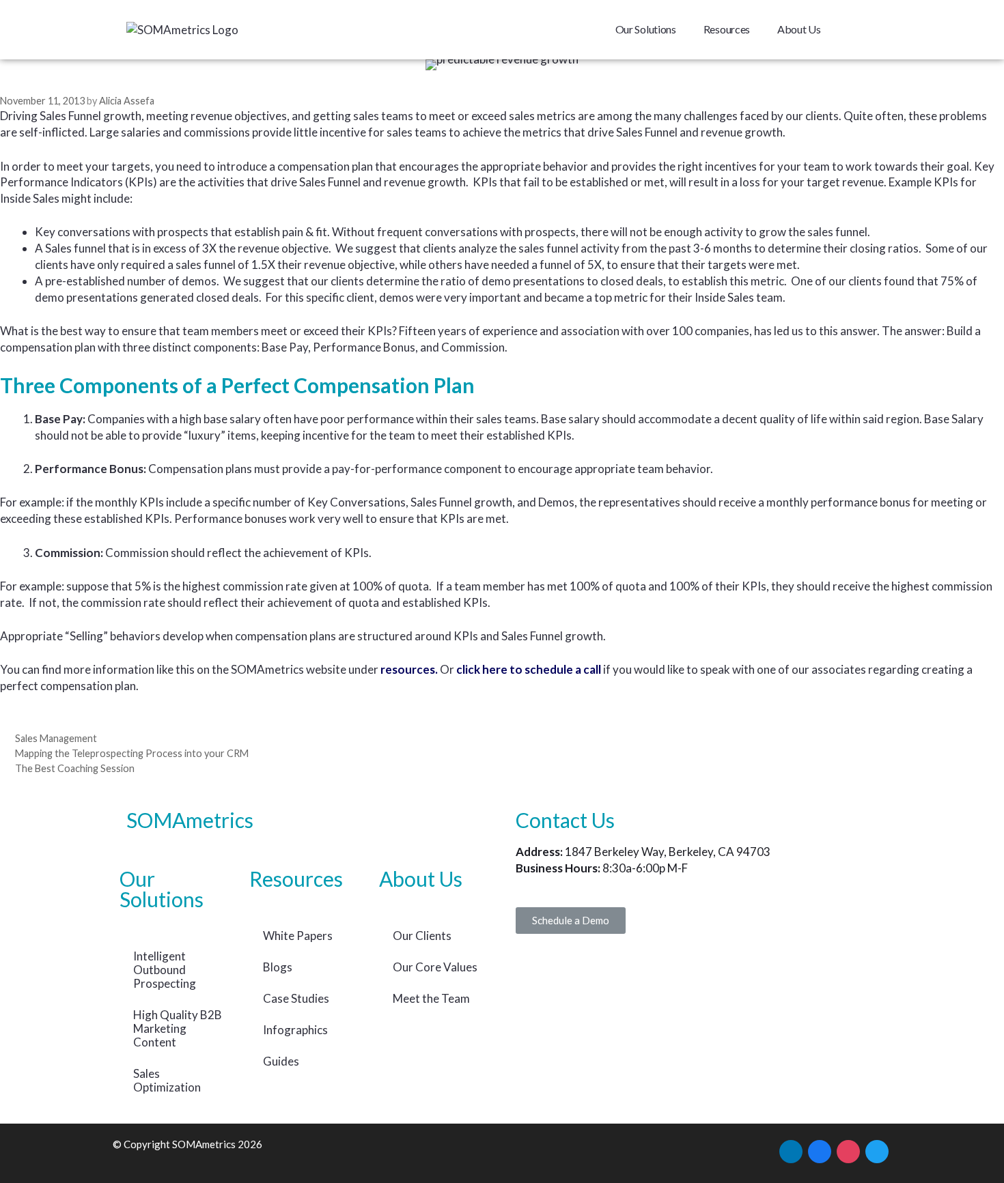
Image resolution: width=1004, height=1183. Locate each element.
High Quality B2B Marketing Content (177, 1028)
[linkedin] (791, 1150)
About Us (799, 29)
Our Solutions (645, 29)
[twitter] (877, 1150)
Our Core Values (435, 967)
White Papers (298, 935)
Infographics (295, 1030)
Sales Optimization (167, 1080)
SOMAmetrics (189, 820)
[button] (571, 920)
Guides (281, 1061)
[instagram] (848, 1150)
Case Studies (296, 998)
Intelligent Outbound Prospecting (164, 969)
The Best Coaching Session (75, 768)
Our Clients (422, 935)
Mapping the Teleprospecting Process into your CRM (132, 753)
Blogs (277, 967)
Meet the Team (431, 998)
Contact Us (565, 820)
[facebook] (819, 1150)
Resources (726, 29)
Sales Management (56, 738)
